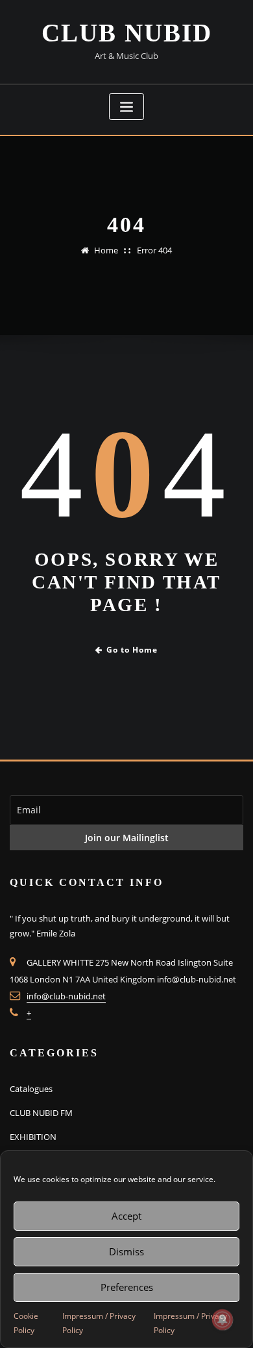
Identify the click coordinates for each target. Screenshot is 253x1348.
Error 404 (154, 250)
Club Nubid (127, 33)
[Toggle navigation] (126, 106)
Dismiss (126, 1251)
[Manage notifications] (222, 1319)
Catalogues (31, 1089)
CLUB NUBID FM (41, 1113)
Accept (126, 1215)
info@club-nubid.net (66, 996)
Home (106, 250)
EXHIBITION (33, 1137)
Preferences (127, 1287)
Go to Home (132, 649)
